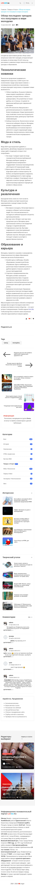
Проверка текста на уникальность (16, 717)
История (6, 444)
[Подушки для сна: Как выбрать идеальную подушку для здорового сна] (7, 354)
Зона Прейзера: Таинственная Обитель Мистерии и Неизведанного (22, 531)
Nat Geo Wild (7, 459)
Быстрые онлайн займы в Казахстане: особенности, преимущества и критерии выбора (21, 521)
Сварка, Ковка (7, 474)
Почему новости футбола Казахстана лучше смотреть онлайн (14, 365)
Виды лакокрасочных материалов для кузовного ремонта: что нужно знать (22, 575)
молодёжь (16, 343)
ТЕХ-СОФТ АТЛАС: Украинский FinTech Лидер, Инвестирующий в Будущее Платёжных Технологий (23, 387)
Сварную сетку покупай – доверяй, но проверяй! (21, 595)
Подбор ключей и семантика (14, 714)
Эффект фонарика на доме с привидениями (22, 510)
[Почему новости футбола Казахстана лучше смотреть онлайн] (28, 365)
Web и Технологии (9, 469)
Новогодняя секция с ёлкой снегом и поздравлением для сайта (13, 397)
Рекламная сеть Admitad (13, 708)
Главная (3, 9)
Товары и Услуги (9, 464)
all (29, 617)
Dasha (8, 763)
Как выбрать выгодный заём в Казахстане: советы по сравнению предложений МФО (23, 500)
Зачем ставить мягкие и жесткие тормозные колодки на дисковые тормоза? (23, 565)
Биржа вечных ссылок (12, 705)
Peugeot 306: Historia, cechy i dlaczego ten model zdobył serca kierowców (22, 585)
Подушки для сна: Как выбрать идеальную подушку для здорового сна (23, 354)
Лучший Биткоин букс (12, 710)
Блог (4, 439)
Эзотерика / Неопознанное (12, 479)
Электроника (7, 449)
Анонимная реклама (11, 703)
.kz (5, 3)
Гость (27, 3)
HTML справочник (9, 454)
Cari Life (31, 309)
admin (8, 794)
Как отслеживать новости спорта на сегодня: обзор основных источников (23, 378)
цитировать (7, 630)
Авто (4, 483)
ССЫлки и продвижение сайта (14, 712)
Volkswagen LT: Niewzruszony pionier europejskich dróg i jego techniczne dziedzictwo (23, 606)
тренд (6, 343)
